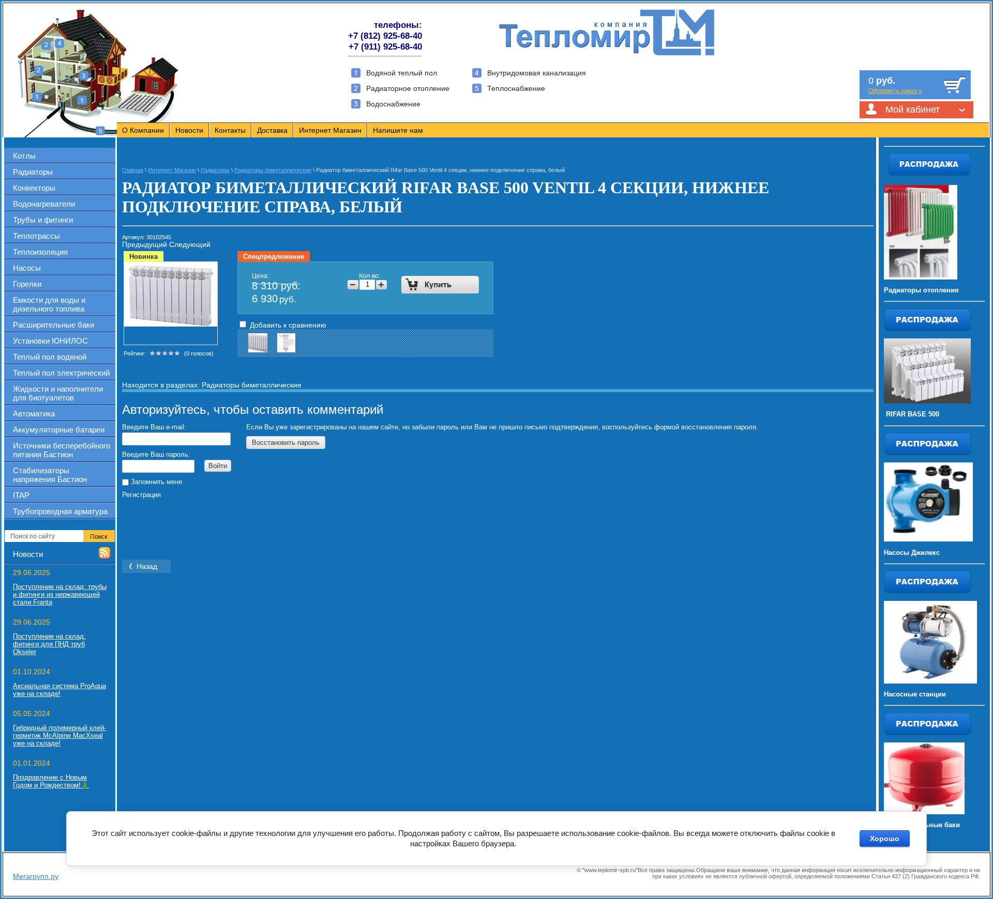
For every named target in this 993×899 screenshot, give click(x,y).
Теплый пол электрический (61, 372)
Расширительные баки (53, 324)
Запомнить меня (155, 482)
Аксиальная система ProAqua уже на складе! (59, 690)
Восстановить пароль (286, 442)
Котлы (24, 155)
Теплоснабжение (516, 88)
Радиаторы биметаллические (272, 170)
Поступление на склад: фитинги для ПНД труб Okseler (49, 644)
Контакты (230, 130)
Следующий (189, 244)
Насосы (27, 268)
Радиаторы (33, 171)
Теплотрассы (36, 235)
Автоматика (34, 413)
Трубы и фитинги (43, 219)
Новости (189, 130)
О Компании (143, 130)
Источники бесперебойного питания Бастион (61, 450)
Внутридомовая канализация (536, 73)
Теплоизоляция (40, 251)
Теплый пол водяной (49, 356)
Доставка (272, 130)
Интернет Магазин (330, 130)
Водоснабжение (393, 104)
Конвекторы (34, 187)
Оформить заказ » (895, 91)
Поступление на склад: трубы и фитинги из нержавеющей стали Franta (60, 594)
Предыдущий (144, 244)
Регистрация (141, 495)
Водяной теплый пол (401, 73)
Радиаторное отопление (407, 88)
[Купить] (440, 284)
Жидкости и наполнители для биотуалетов (58, 393)
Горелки (27, 284)
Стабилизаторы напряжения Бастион (50, 475)
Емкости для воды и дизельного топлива (49, 304)
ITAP (21, 495)
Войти (217, 466)
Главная (132, 170)
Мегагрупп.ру (35, 876)
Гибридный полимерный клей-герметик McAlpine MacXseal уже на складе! (59, 735)
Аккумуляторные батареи (58, 429)
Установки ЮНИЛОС (50, 340)
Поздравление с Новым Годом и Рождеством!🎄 (51, 781)
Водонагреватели (44, 203)
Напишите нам (398, 130)
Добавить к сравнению (287, 325)
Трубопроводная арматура (60, 511)
